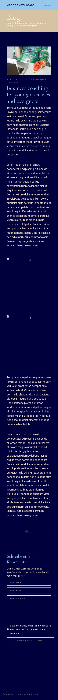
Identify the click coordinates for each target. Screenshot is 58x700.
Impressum (33, 694)
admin (39, 79)
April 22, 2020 (17, 79)
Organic (18, 23)
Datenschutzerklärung (14, 694)
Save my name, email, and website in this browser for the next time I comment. (30, 629)
